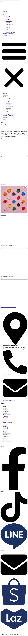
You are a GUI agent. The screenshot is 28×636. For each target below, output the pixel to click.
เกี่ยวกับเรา (5, 12)
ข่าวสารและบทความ (8, 33)
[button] (14, 64)
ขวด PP (7, 17)
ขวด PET (8, 16)
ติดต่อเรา (5, 35)
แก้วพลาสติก (9, 21)
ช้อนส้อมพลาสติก (10, 24)
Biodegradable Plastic (10, 32)
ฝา (6, 30)
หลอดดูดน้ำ (8, 19)
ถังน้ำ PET (8, 27)
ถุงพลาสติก (8, 25)
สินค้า (4, 14)
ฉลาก (7, 29)
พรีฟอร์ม (8, 22)
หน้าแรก (5, 11)
